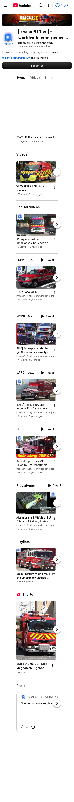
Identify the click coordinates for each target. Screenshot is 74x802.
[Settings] (48, 5)
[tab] (21, 77)
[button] (52, 77)
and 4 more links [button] (39, 58)
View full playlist (25, 581)
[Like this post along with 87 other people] (23, 727)
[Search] (41, 5)
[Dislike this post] (33, 727)
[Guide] (5, 5)
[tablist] (37, 77)
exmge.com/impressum (17, 58)
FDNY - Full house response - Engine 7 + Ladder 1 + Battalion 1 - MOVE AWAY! (37, 137)
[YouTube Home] (21, 5)
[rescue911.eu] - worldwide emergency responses (42, 296)
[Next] (57, 172)
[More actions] (54, 187)
